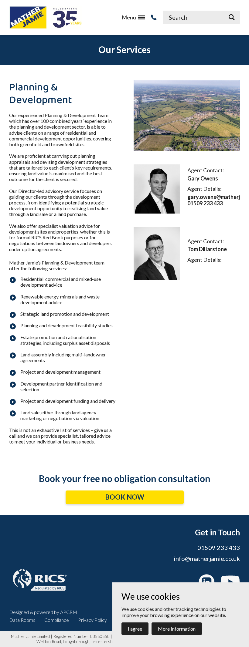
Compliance (56, 620)
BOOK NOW (124, 497)
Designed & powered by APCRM (43, 612)
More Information (177, 629)
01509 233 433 (218, 547)
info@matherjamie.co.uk (207, 558)
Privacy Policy (92, 620)
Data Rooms (22, 620)
